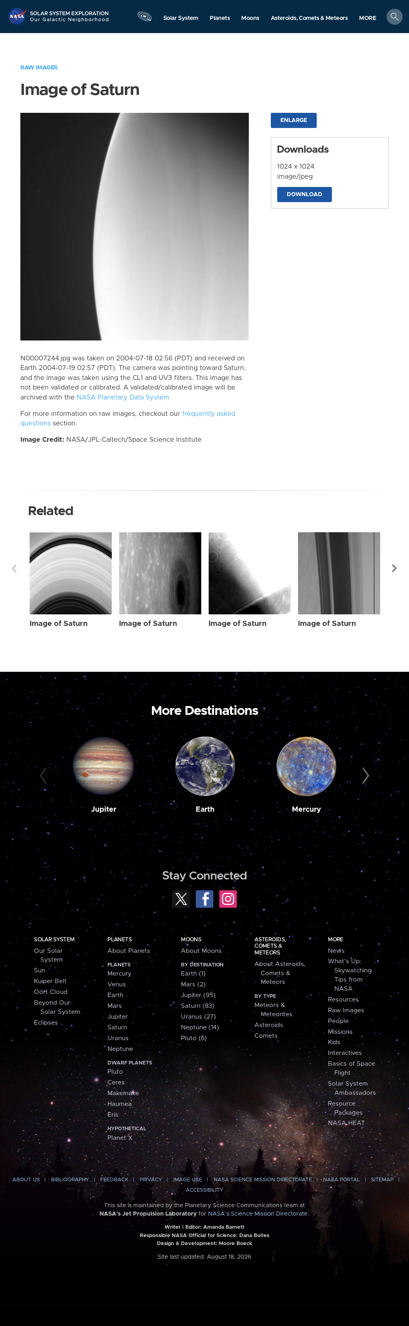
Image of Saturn (58, 624)
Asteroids (268, 1025)
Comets (266, 1036)
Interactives (345, 1053)
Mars (114, 1006)
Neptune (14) (200, 1028)
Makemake (123, 1093)
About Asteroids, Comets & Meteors (280, 973)
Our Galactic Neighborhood (69, 22)
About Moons (201, 951)
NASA (18, 16)
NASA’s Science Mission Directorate (258, 1214)
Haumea (119, 1104)
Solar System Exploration (69, 10)
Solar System (54, 939)
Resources (343, 1000)
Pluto (115, 1072)
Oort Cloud (51, 992)
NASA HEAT (346, 1123)
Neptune (120, 1049)
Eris (112, 1115)
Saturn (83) (197, 1006)
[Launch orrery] (145, 18)
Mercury (306, 809)
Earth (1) (193, 974)
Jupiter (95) (198, 995)
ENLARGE (293, 120)
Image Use (187, 1179)
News (336, 951)
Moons (191, 939)
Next (395, 568)
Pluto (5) (194, 1038)
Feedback (114, 1179)
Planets (119, 939)
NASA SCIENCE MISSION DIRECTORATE (263, 1179)
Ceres (116, 1083)
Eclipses (46, 1023)
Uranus (118, 1038)
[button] (367, 19)
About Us (26, 1179)
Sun (39, 971)
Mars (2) (193, 985)
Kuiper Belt (50, 981)
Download (304, 194)
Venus (116, 985)
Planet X (120, 1138)
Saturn (117, 1028)
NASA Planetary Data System (123, 397)
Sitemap (382, 1179)
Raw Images (39, 68)
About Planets (128, 951)
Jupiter (103, 809)
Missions (340, 1032)
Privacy (151, 1179)
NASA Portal (341, 1179)
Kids (334, 1042)
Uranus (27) (198, 1017)
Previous (14, 568)
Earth (205, 809)
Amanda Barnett (223, 1227)
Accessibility (204, 1190)
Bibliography (70, 1179)
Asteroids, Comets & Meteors (270, 946)
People (338, 1021)
